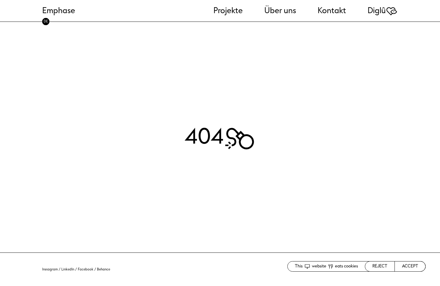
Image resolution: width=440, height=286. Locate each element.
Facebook (85, 269)
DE (46, 21)
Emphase (58, 10)
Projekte (228, 10)
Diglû (383, 10)
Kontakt (332, 10)
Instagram (50, 269)
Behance (103, 269)
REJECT (379, 266)
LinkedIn (67, 269)
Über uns (280, 10)
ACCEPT (410, 266)
